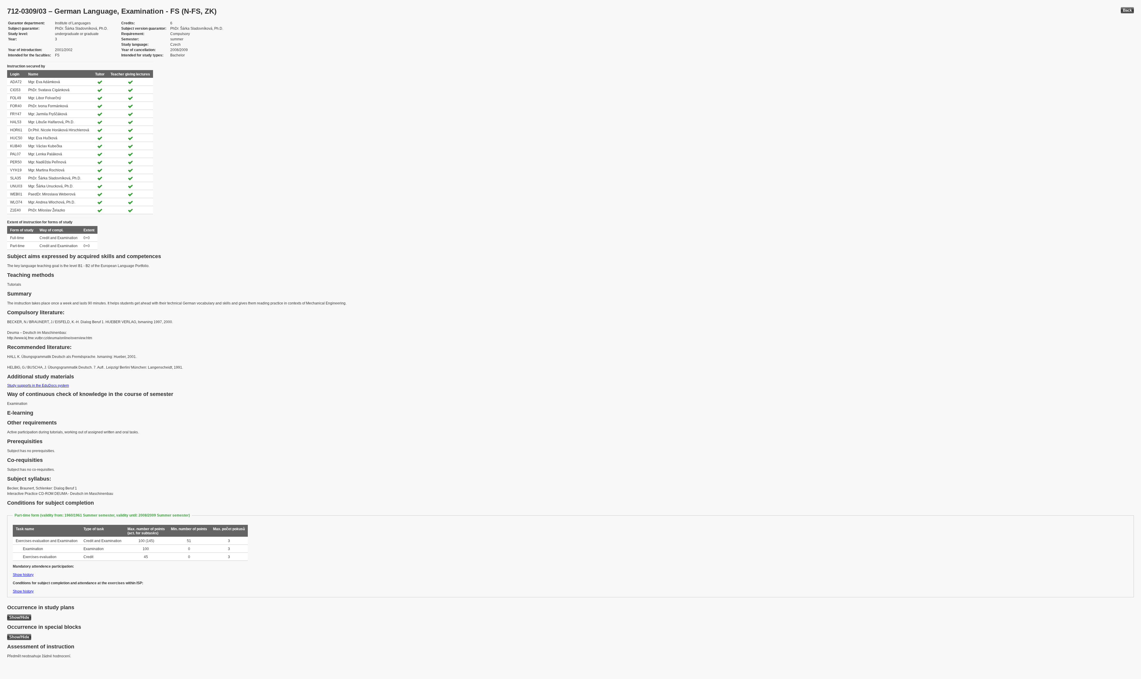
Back (1127, 10)
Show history (23, 575)
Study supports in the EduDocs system (38, 385)
